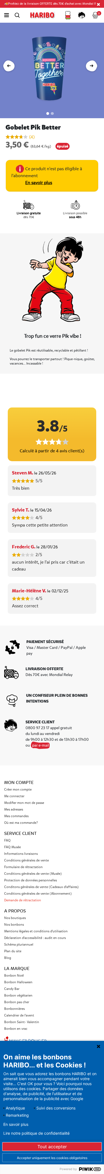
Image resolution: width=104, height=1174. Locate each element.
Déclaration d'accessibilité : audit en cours (35, 938)
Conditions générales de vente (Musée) (33, 874)
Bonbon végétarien (18, 996)
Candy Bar (11, 989)
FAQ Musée (12, 847)
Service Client (20, 833)
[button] (68, 15)
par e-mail (40, 745)
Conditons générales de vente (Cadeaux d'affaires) (41, 887)
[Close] (98, 4)
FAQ (7, 840)
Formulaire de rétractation (23, 867)
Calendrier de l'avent (19, 1015)
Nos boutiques (15, 918)
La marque (16, 968)
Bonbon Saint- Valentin (21, 1022)
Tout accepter (52, 1146)
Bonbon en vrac (15, 1029)
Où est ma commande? (21, 823)
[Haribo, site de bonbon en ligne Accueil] (42, 15)
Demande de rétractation (22, 900)
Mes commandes (16, 816)
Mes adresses (13, 809)
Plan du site (12, 951)
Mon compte (19, 782)
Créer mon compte (18, 790)
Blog (7, 958)
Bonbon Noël (14, 976)
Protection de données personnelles (30, 880)
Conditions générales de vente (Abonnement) (38, 894)
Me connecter (14, 796)
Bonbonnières (14, 1009)
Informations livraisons (21, 854)
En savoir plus (38, 182)
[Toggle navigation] (6, 15)
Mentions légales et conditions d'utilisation (36, 931)
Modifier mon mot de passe (24, 803)
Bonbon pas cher (16, 1002)
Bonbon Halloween (18, 982)
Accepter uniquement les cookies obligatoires (52, 1158)
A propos (15, 911)
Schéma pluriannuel (19, 945)
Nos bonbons (14, 925)
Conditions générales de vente (26, 860)
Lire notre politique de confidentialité (36, 1133)
